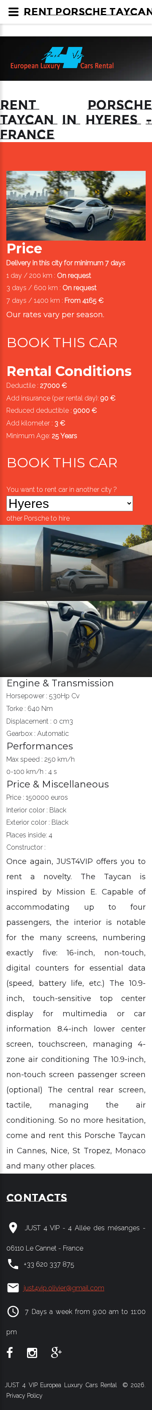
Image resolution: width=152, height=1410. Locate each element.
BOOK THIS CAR (61, 342)
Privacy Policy (24, 1395)
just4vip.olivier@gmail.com (64, 1288)
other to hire (38, 518)
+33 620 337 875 (49, 1264)
